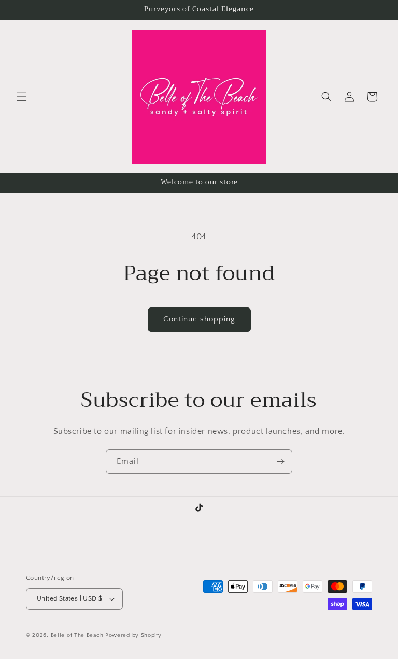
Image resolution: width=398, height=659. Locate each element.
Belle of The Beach (78, 635)
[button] (21, 96)
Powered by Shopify (133, 635)
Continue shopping (199, 319)
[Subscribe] (280, 461)
